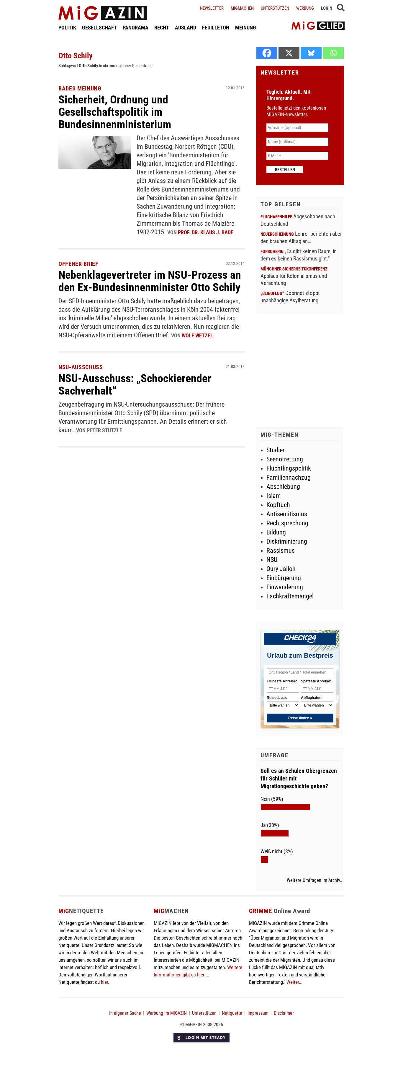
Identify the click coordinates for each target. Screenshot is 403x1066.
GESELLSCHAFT (99, 27)
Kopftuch (278, 505)
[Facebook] (266, 53)
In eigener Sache (125, 1013)
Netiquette (232, 1013)
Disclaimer (284, 1013)
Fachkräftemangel (290, 596)
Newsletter (212, 8)
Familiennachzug (288, 477)
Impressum (258, 1013)
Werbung (305, 8)
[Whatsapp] (333, 53)
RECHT (161, 27)
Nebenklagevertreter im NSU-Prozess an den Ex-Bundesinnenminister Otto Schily (149, 281)
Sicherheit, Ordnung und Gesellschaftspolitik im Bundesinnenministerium (114, 112)
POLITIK (67, 27)
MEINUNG (245, 27)
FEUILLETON (215, 27)
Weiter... (294, 982)
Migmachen (242, 8)
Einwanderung (284, 587)
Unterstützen (275, 8)
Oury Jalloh (281, 568)
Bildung (276, 532)
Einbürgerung (283, 578)
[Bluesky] (311, 53)
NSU (271, 559)
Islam (273, 495)
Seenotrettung (284, 459)
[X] (289, 53)
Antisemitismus (286, 514)
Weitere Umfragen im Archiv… (315, 880)
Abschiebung (283, 486)
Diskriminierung (286, 541)
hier (104, 982)
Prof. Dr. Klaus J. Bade (205, 232)
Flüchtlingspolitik (288, 468)
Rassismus (280, 550)
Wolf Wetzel (197, 335)
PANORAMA (135, 27)
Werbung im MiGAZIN (166, 1013)
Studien (276, 450)
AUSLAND (185, 27)
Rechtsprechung (287, 523)
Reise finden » (300, 718)
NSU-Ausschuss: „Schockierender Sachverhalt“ (134, 384)
